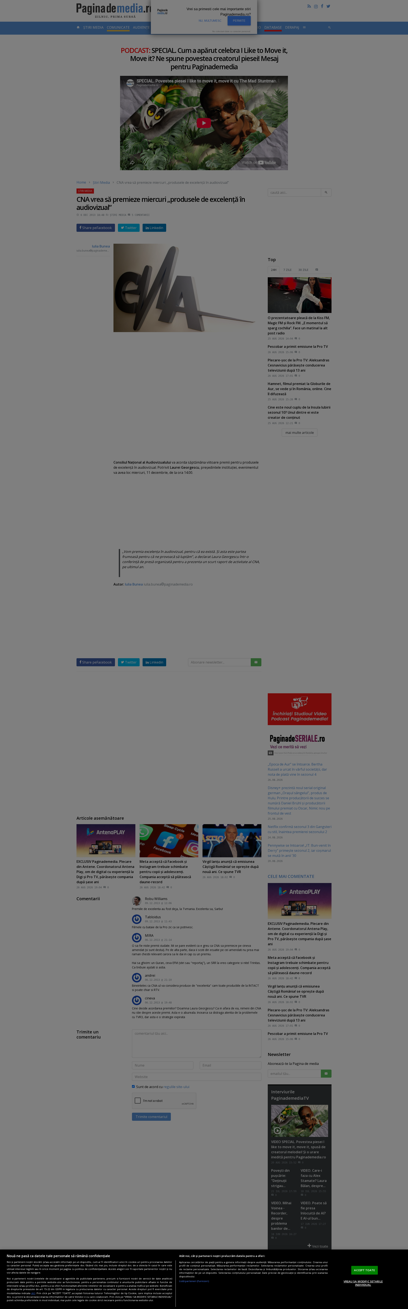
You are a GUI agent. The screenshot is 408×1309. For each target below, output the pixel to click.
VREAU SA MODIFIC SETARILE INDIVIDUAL (363, 1283)
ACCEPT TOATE (364, 1270)
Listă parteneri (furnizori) (194, 1281)
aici (33, 1293)
